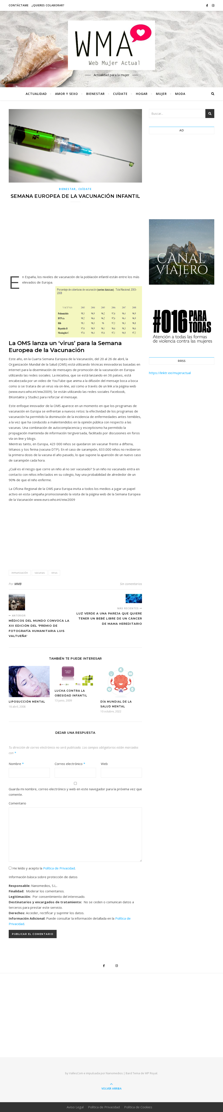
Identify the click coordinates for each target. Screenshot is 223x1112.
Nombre (16, 763)
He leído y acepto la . (44, 868)
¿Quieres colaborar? (48, 5)
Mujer (161, 94)
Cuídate (120, 94)
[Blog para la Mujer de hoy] (111, 45)
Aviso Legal (75, 1107)
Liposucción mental (27, 701)
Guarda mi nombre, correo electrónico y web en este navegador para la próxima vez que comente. (75, 792)
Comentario (17, 803)
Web (104, 763)
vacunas (40, 573)
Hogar (142, 94)
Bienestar (95, 94)
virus (54, 573)
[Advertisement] (75, 241)
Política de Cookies (138, 1107)
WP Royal (151, 1073)
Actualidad (36, 94)
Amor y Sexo (66, 94)
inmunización (20, 573)
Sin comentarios (131, 584)
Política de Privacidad (59, 868)
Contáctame (19, 5)
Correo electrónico (70, 763)
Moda (180, 94)
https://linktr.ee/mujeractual (170, 373)
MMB (17, 584)
